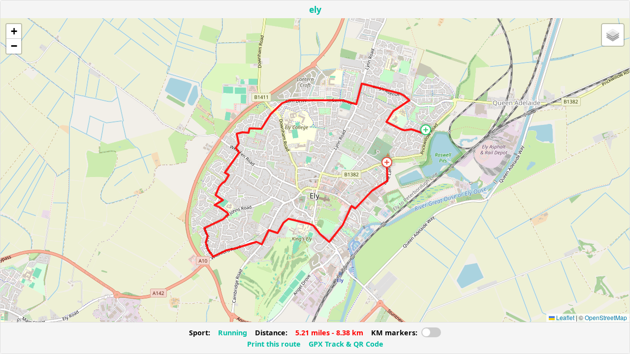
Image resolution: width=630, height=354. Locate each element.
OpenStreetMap (606, 317)
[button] (426, 130)
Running (232, 332)
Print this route (274, 344)
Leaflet (564, 317)
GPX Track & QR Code (346, 344)
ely (315, 9)
